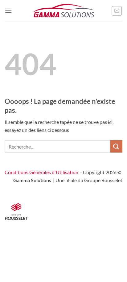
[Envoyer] (116, 146)
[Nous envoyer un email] (117, 11)
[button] (8, 10)
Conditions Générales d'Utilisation (41, 172)
